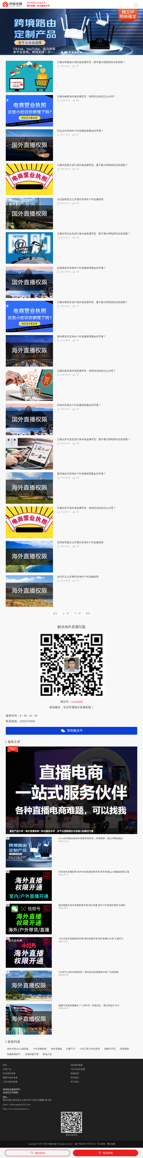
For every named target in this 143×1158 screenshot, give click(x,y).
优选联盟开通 (32, 1054)
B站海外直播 (76, 1065)
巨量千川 (70, 1048)
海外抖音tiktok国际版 (18, 1048)
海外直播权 (56, 1048)
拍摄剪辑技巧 (14, 1054)
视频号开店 (110, 1048)
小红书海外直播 (10, 1082)
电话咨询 (108, 1153)
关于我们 (75, 1082)
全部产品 (7, 1069)
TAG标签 (101, 1144)
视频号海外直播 (10, 1077)
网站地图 (111, 1144)
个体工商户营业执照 (90, 1048)
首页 (5, 1065)
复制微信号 (74, 730)
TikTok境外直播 (78, 1069)
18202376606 (10, 1092)
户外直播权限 (40, 1048)
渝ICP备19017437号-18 (85, 1144)
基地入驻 (47, 1054)
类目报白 (75, 1077)
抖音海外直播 (9, 1073)
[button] (62, 52)
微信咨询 (40, 1153)
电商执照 (75, 1073)
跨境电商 (124, 1048)
